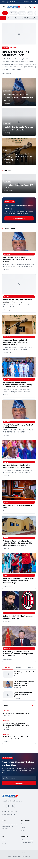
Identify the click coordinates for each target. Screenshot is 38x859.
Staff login (25, 853)
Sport (23, 830)
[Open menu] (4, 7)
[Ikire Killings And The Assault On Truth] (19, 33)
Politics (23, 827)
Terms (4, 843)
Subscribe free (20, 218)
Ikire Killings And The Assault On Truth (15, 53)
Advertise (26, 2)
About (12, 853)
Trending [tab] (30, 667)
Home (5, 13)
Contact (18, 853)
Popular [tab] (19, 667)
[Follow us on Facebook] (35, 2)
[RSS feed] (13, 806)
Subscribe (19, 783)
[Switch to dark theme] (30, 7)
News (30, 13)
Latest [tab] (7, 667)
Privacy (4, 840)
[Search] (25, 7)
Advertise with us (9, 814)
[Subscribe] (34, 7)
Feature (22, 13)
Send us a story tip (10, 811)
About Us (13, 13)
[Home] (13, 7)
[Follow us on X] (31, 2)
